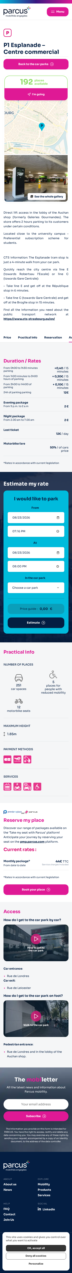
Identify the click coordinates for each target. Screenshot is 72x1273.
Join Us (8, 1219)
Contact (9, 1214)
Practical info (27, 337)
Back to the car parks (33, 64)
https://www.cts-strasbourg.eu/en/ (29, 319)
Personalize (36, 1263)
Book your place (33, 889)
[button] (42, 127)
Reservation (53, 337)
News (7, 1189)
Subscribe (33, 1116)
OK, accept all (36, 1248)
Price (7, 337)
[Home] (17, 11)
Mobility (44, 1184)
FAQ (6, 1209)
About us (9, 1184)
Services (44, 1195)
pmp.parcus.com (32, 842)
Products (44, 1189)
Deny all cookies (36, 1255)
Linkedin (49, 1209)
